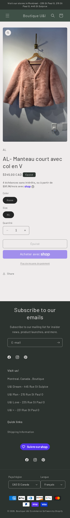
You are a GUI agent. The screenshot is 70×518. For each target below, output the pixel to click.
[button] (7, 16)
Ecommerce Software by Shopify (46, 511)
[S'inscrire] (58, 342)
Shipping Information (20, 431)
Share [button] (10, 273)
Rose (12, 201)
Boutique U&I (22, 511)
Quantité (7, 222)
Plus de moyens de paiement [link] (35, 263)
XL (10, 215)
